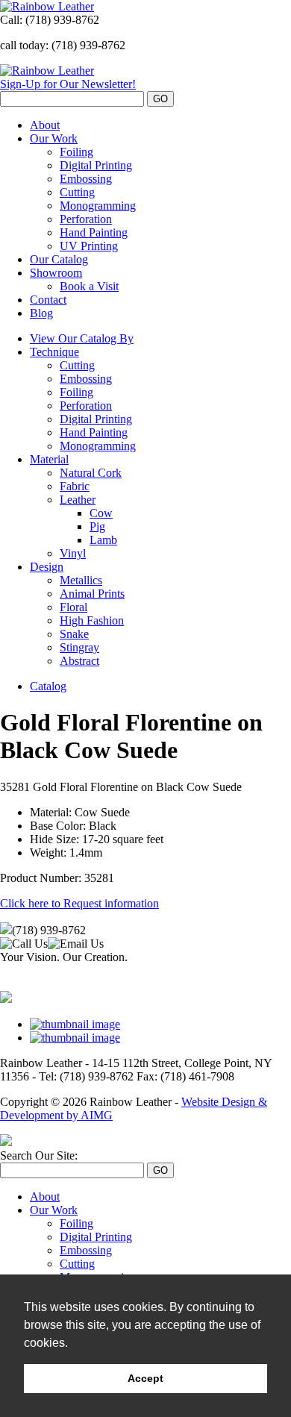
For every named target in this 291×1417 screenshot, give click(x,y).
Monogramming (98, 205)
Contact (48, 299)
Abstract (79, 660)
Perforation (86, 219)
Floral (73, 607)
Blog (41, 313)
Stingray (79, 647)
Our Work (54, 138)
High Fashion (92, 620)
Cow (101, 513)
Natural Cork (91, 472)
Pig (97, 526)
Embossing (86, 178)
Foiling (76, 152)
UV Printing (89, 246)
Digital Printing (96, 165)
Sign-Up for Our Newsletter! (68, 84)
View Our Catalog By (82, 338)
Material (49, 459)
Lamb (103, 540)
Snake (74, 634)
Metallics (81, 580)
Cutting (77, 192)
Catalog (48, 686)
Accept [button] (145, 1378)
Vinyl (73, 553)
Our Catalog (59, 259)
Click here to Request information (79, 903)
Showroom (56, 272)
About (45, 125)
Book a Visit (89, 286)
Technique (54, 351)
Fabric (75, 486)
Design (46, 566)
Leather (78, 499)
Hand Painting (94, 232)
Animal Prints (92, 593)
